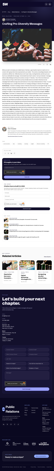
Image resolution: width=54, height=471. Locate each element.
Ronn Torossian (11, 19)
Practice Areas (34, 408)
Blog (9, 12)
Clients (26, 410)
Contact (33, 412)
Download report (27, 208)
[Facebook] (44, 64)
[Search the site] (46, 4)
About (26, 408)
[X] (47, 64)
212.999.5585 (45, 413)
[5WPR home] (5, 4)
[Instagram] (14, 153)
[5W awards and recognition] (7, 444)
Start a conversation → (41, 456)
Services (33, 410)
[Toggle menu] (49, 4)
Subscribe (27, 177)
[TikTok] (18, 424)
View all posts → (48, 256)
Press (26, 414)
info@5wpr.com (45, 415)
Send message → (27, 389)
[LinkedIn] (50, 64)
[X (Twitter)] (7, 424)
